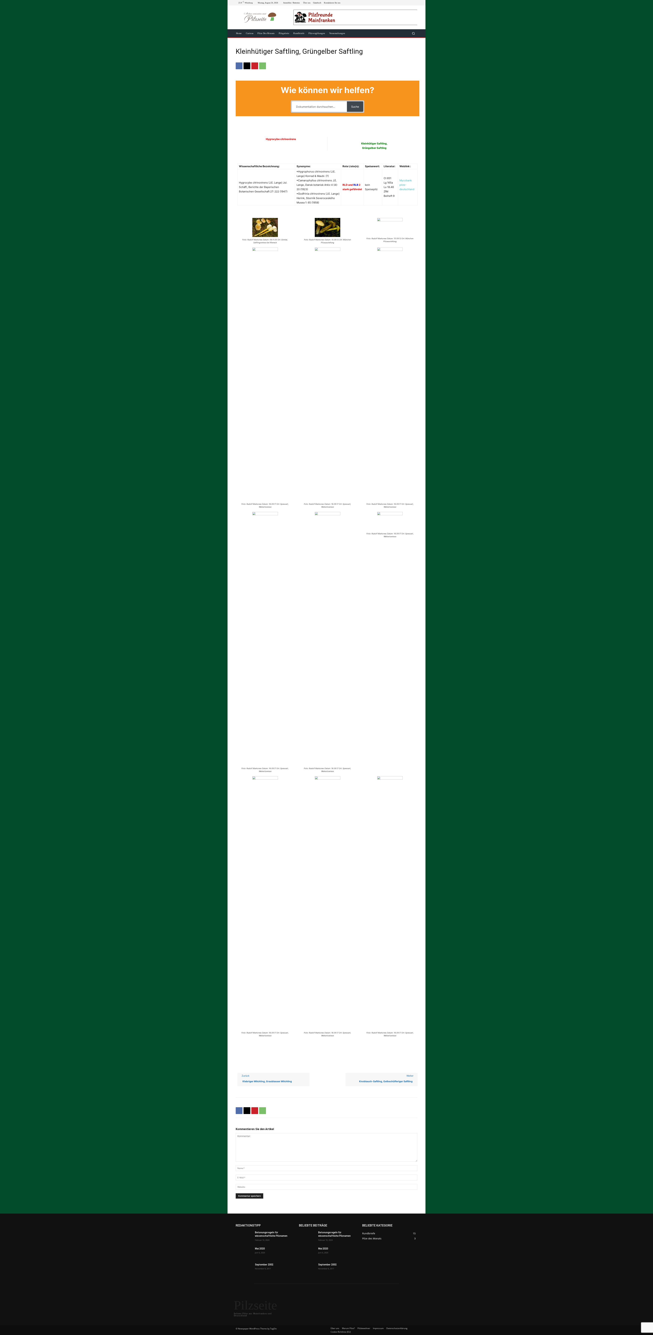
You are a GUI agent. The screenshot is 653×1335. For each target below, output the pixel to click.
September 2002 (264, 1264)
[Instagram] (403, 3)
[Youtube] (415, 3)
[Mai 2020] (244, 1253)
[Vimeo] (411, 3)
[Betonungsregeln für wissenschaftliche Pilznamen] (244, 1236)
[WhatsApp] (262, 65)
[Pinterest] (254, 65)
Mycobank (405, 180)
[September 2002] (244, 1269)
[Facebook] (399, 3)
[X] (407, 3)
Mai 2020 (260, 1248)
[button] (413, 33)
